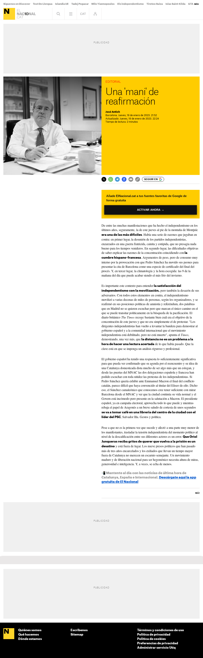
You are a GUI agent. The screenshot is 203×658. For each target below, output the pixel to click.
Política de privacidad (153, 634)
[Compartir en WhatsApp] (110, 179)
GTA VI (192, 4)
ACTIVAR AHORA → (150, 209)
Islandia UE (62, 4)
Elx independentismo (130, 4)
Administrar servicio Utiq (156, 647)
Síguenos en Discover (16, 4)
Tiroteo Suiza (155, 4)
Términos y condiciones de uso (160, 630)
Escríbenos (79, 630)
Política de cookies (151, 639)
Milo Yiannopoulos (103, 4)
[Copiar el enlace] (137, 179)
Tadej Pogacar (80, 4)
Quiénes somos (29, 630)
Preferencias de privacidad (157, 643)
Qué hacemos (28, 634)
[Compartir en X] (104, 179)
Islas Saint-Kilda (175, 4)
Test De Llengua (42, 4)
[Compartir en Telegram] (117, 179)
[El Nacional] (9, 14)
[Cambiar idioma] (83, 14)
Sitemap (77, 634)
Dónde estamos (30, 639)
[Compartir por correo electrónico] (130, 179)
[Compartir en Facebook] (124, 179)
